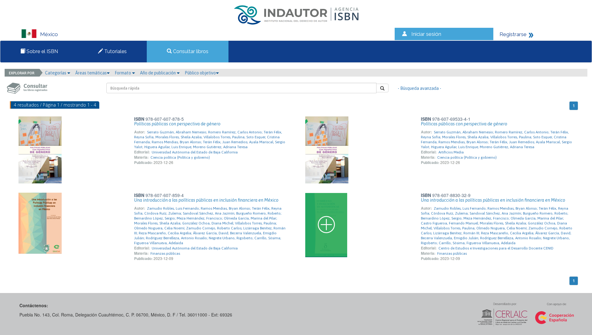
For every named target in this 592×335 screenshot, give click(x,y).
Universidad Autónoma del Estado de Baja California (195, 152)
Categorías (56, 72)
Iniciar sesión (426, 34)
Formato (123, 72)
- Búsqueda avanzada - (419, 88)
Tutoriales (115, 51)
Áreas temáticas (91, 72)
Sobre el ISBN (41, 51)
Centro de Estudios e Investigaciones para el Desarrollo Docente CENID (495, 248)
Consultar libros (190, 51)
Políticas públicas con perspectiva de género (177, 123)
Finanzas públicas (165, 253)
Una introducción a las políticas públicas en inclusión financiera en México (206, 200)
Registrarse (513, 34)
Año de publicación (158, 72)
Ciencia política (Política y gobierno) (180, 157)
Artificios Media (451, 152)
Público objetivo (200, 72)
